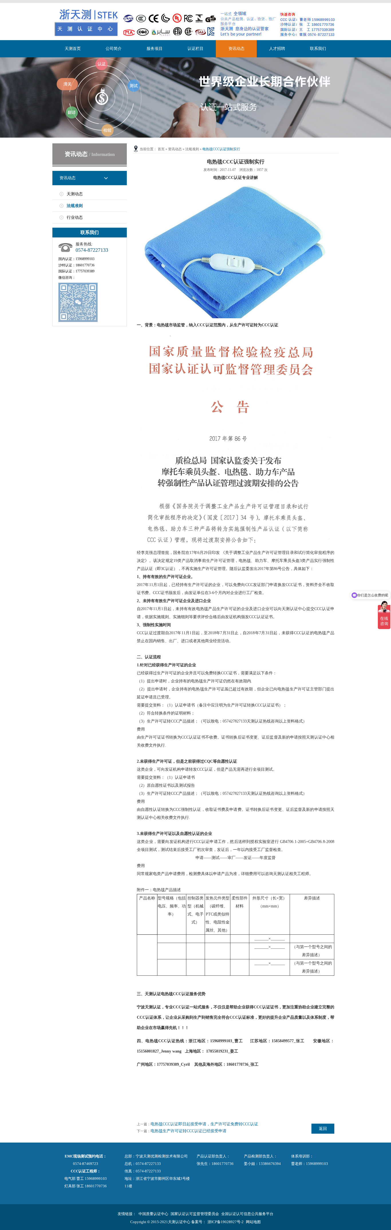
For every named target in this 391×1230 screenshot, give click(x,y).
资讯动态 (236, 48)
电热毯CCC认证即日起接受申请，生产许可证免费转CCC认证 (204, 1124)
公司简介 (114, 48)
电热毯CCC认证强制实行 (221, 149)
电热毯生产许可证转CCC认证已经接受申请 (188, 1131)
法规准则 (75, 206)
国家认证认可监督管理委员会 (195, 1214)
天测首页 (73, 48)
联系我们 (318, 48)
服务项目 (155, 48)
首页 (161, 149)
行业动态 (75, 217)
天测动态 (75, 194)
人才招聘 (277, 48)
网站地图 (253, 1222)
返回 (323, 1128)
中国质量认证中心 (153, 1214)
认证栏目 (195, 48)
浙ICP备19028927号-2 (226, 1222)
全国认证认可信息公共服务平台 (247, 1214)
